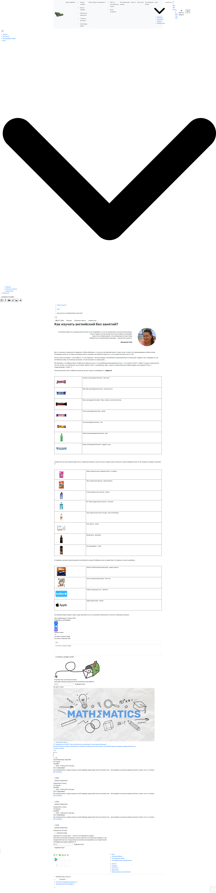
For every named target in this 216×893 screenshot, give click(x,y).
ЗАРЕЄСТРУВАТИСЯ (60, 781)
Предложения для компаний (121, 872)
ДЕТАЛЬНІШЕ (57, 772)
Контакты (140, 2)
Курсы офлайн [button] (70, 2)
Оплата (133, 2)
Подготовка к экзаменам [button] (97, 2)
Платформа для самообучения (122, 860)
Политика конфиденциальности (66, 882)
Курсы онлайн (82, 3)
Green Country (61, 305)
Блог (156, 2)
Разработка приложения (64, 889)
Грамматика (161, 23)
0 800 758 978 (174, 7)
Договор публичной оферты (65, 884)
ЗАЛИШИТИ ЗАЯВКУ (7, 297)
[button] (187, 11)
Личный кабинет (117, 856)
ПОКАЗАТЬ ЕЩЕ (61, 833)
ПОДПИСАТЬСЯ (80, 684)
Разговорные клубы (149, 3)
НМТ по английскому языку (114, 4)
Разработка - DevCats (63, 887)
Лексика (159, 17)
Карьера (114, 866)
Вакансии (168, 2)
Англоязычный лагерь (125, 3)
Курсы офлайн (82, 9)
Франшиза (115, 870)
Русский (62, 879)
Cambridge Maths (83, 25)
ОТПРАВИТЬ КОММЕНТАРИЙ (64, 657)
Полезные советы (11, 289)
